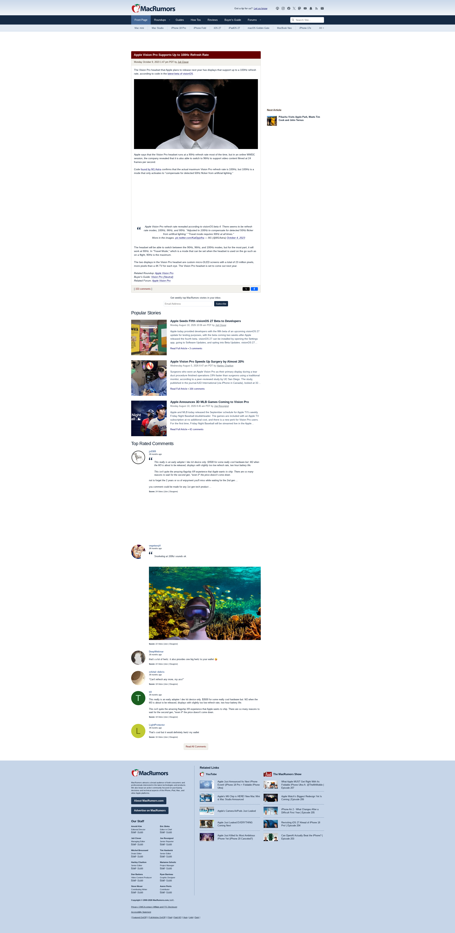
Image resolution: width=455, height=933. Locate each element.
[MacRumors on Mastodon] (299, 8)
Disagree (173, 491)
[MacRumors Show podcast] (277, 8)
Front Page (141, 19)
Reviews (213, 19)
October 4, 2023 (236, 237)
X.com (140, 832)
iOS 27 (217, 28)
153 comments (143, 289)
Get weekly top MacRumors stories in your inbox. (195, 297)
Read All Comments (196, 746)
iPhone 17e (305, 28)
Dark (197, 917)
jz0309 (152, 451)
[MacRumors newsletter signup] (322, 8)
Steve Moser (137, 886)
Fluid (170, 917)
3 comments (195, 348)
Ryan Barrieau (166, 874)
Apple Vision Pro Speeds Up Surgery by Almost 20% (207, 361)
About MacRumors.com (149, 800)
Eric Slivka (165, 826)
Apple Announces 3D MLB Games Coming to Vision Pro (209, 402)
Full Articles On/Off (157, 917)
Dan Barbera (137, 874)
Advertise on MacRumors (150, 810)
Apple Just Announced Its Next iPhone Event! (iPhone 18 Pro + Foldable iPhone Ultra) (239, 784)
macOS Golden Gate (258, 28)
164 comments (197, 388)
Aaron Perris (166, 886)
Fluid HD (177, 917)
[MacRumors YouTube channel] (305, 8)
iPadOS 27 (234, 28)
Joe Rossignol (221, 406)
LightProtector (157, 725)
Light (191, 917)
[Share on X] (246, 289)
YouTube (211, 774)
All (321, 28)
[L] (138, 737)
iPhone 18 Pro (178, 28)
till (150, 692)
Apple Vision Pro (164, 273)
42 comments (196, 429)
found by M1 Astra (151, 169)
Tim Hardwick (166, 850)
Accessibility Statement (141, 912)
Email (133, 832)
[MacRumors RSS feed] (316, 8)
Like (166, 491)
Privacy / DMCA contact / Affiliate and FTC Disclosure (154, 907)
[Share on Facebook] (254, 289)
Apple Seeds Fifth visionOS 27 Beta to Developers (205, 321)
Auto (186, 917)
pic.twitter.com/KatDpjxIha (189, 237)
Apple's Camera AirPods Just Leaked (237, 811)
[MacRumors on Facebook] (289, 8)
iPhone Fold (200, 28)
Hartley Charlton (225, 365)
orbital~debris (156, 672)
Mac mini (139, 28)
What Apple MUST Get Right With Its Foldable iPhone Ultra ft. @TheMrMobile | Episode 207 (302, 784)
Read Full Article (178, 348)
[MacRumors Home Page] (153, 8)
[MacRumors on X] (294, 8)
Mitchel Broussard (139, 850)
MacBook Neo (284, 28)
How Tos (196, 19)
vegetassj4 (154, 545)
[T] (138, 704)
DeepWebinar (156, 651)
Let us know (260, 8)
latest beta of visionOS (180, 73)
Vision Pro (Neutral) (162, 276)
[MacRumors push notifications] (311, 8)
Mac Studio (158, 28)
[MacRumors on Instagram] (283, 8)
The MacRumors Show (287, 774)
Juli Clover (183, 62)
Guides (180, 19)
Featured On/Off (139, 917)
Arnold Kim (136, 826)
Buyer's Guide (232, 19)
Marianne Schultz (168, 862)
